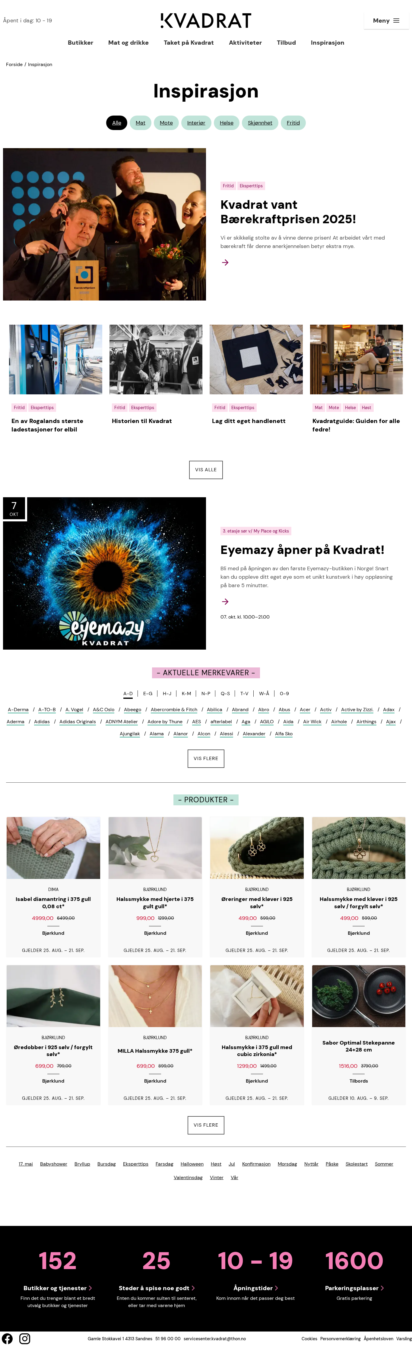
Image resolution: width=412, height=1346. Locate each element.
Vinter (216, 1177)
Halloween (192, 1164)
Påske (332, 1164)
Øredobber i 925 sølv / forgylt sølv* (53, 1051)
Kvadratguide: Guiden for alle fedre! (356, 425)
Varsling (404, 1338)
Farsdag (164, 1164)
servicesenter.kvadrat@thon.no (215, 1338)
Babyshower (53, 1164)
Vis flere (206, 1125)
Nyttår (311, 1164)
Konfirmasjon (256, 1164)
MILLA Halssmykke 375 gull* (155, 1051)
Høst (216, 1164)
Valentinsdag (188, 1177)
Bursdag (106, 1164)
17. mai (26, 1164)
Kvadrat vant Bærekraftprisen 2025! (288, 212)
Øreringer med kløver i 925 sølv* (257, 903)
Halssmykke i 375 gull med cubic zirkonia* (257, 1051)
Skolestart (357, 1164)
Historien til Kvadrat (142, 421)
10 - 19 (27, 20)
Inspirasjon (40, 64)
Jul (232, 1164)
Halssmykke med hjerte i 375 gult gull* (155, 903)
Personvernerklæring (340, 1338)
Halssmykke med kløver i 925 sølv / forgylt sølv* (359, 903)
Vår (234, 1177)
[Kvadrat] (206, 20)
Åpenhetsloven (378, 1338)
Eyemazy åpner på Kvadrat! (302, 550)
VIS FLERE (209, 758)
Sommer (384, 1164)
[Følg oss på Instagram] (24, 1339)
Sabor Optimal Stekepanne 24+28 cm (358, 1046)
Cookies (309, 1338)
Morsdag (287, 1164)
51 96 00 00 (168, 1338)
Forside (14, 64)
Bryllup (82, 1164)
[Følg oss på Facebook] (7, 1339)
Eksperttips (135, 1164)
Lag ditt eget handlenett (249, 421)
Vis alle (209, 469)
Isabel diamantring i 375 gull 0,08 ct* (53, 903)
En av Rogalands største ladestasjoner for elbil (47, 425)
